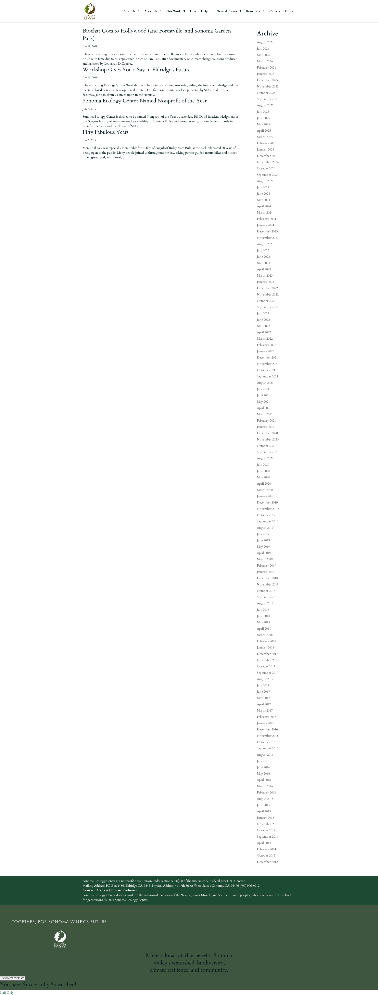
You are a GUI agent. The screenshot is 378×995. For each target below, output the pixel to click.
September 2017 (267, 673)
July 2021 (263, 389)
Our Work (173, 11)
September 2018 (267, 597)
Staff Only (7, 992)
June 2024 (263, 193)
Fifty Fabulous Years (106, 132)
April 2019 (264, 553)
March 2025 (265, 137)
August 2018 (265, 603)
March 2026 (265, 61)
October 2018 (266, 591)
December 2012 (267, 862)
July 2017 (263, 685)
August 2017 (265, 679)
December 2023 (267, 231)
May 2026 (263, 55)
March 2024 (265, 212)
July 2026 (263, 48)
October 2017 (266, 666)
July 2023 (263, 250)
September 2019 (267, 521)
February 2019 (266, 565)
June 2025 (263, 118)
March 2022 (265, 338)
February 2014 (266, 849)
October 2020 (266, 446)
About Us (150, 11)
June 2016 (263, 767)
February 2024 (266, 219)
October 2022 (266, 301)
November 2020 (268, 439)
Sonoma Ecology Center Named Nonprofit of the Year (145, 100)
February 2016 (266, 792)
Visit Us (129, 11)
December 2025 (267, 80)
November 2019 (268, 509)
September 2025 (267, 99)
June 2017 (263, 691)
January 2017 (265, 723)
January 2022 (265, 351)
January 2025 (265, 149)
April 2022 (264, 332)
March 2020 (265, 490)
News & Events (227, 11)
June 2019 (263, 540)
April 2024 (264, 206)
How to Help (199, 11)
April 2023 (264, 269)
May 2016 (263, 773)
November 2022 (268, 294)
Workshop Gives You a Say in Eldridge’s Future (137, 69)
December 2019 (267, 502)
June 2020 (263, 471)
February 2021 (266, 420)
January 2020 (265, 496)
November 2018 (268, 584)
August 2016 (265, 755)
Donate (290, 11)
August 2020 (265, 458)
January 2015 (265, 818)
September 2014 (267, 836)
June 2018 (263, 616)
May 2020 (263, 477)
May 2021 (263, 401)
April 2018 (264, 628)
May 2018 (263, 622)
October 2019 (266, 515)
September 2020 (267, 452)
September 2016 (267, 748)
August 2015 (265, 799)
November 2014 (268, 824)
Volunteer (131, 890)
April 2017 (264, 704)
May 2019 (263, 546)
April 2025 (264, 130)
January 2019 (265, 572)
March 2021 (265, 414)
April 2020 (264, 483)
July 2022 (263, 313)
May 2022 (263, 326)
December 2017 (267, 654)
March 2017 (265, 710)
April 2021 (264, 408)
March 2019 (265, 559)
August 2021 (265, 383)
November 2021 (268, 364)
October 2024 (266, 168)
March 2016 (265, 786)
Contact (89, 890)
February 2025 (266, 143)
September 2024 (267, 175)
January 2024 (265, 225)
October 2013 (266, 855)
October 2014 (266, 830)
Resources (253, 11)
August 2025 (265, 105)
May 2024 (263, 200)
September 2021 (267, 376)
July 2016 (263, 761)
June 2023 (263, 257)
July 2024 (263, 187)
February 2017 (266, 717)
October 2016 (266, 742)
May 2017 (263, 698)
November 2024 (268, 162)
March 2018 (265, 635)
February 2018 (266, 641)
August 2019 (265, 528)
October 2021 (266, 370)
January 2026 (265, 74)
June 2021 (263, 395)
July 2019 (263, 534)
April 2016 (264, 780)
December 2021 (267, 357)
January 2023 (265, 282)
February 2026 (266, 67)
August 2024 (265, 181)
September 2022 (267, 307)
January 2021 (265, 427)
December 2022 (267, 288)
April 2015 (264, 811)
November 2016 (268, 736)
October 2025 (266, 93)
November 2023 (268, 238)
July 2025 (263, 112)
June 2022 (263, 320)
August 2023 (265, 244)
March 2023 (265, 275)
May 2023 (263, 263)
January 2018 (265, 647)
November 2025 (268, 86)
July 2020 (263, 465)
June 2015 (263, 805)
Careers (274, 11)
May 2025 (263, 124)
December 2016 (267, 729)
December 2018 (267, 578)
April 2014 (264, 843)
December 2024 (267, 156)
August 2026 (265, 42)
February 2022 (266, 345)
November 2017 (268, 660)
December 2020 (267, 433)
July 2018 (263, 610)
